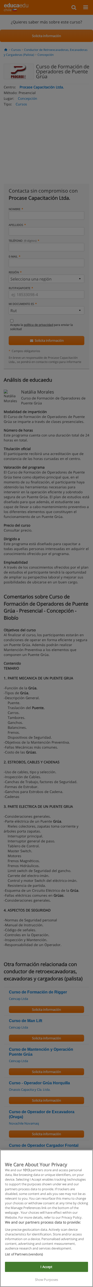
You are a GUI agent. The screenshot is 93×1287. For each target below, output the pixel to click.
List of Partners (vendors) (24, 1254)
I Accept (46, 1267)
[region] (46, 1218)
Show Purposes (46, 1279)
